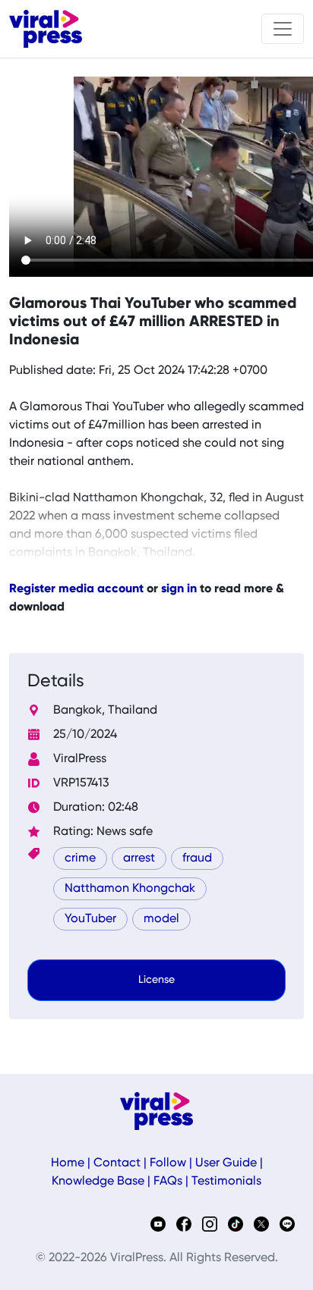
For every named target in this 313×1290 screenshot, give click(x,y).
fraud (197, 858)
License (156, 980)
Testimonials (226, 1181)
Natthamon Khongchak (130, 889)
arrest (139, 858)
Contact (117, 1163)
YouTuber (90, 919)
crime (80, 858)
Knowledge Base (98, 1181)
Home (67, 1163)
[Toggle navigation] (282, 29)
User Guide (226, 1163)
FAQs (167, 1181)
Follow (168, 1163)
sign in (179, 589)
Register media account (76, 589)
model (161, 919)
